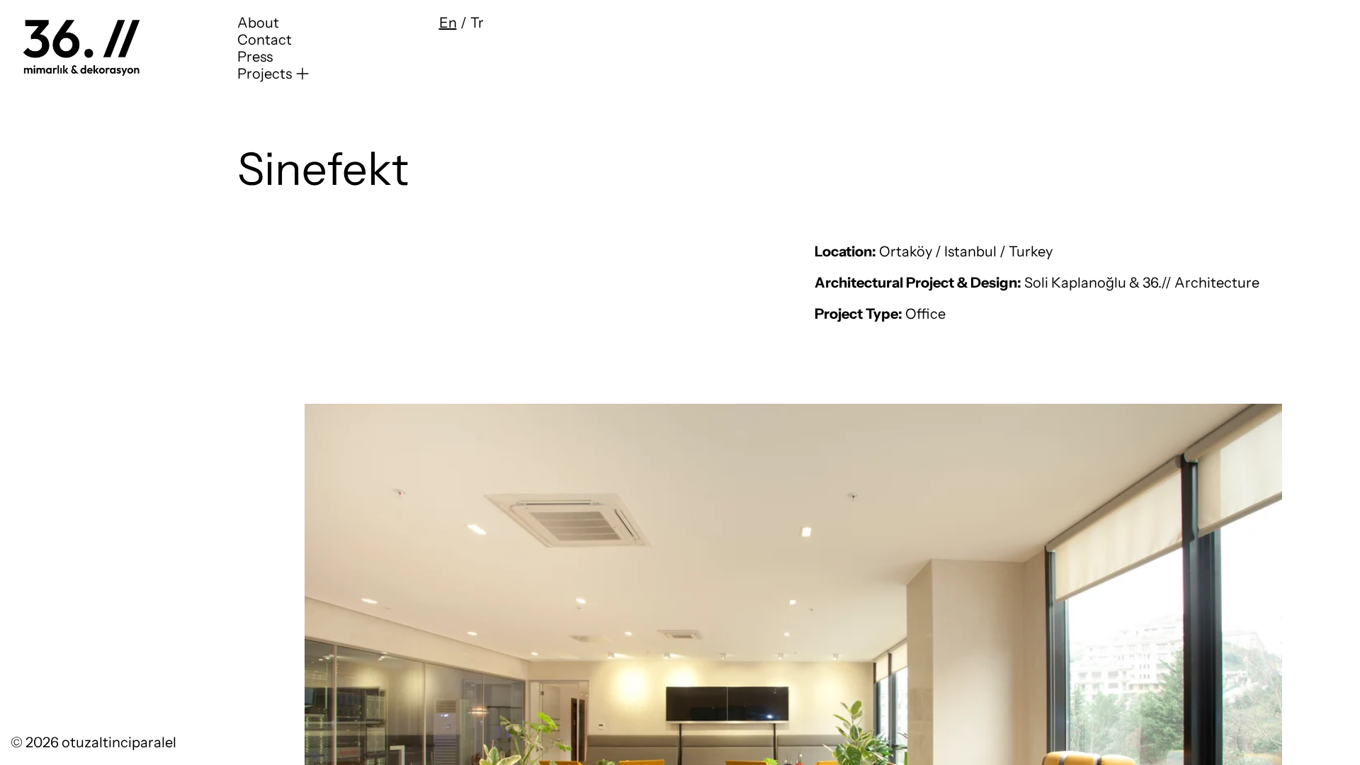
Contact (264, 39)
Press (255, 56)
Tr (477, 22)
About (258, 22)
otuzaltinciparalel (119, 742)
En (448, 22)
